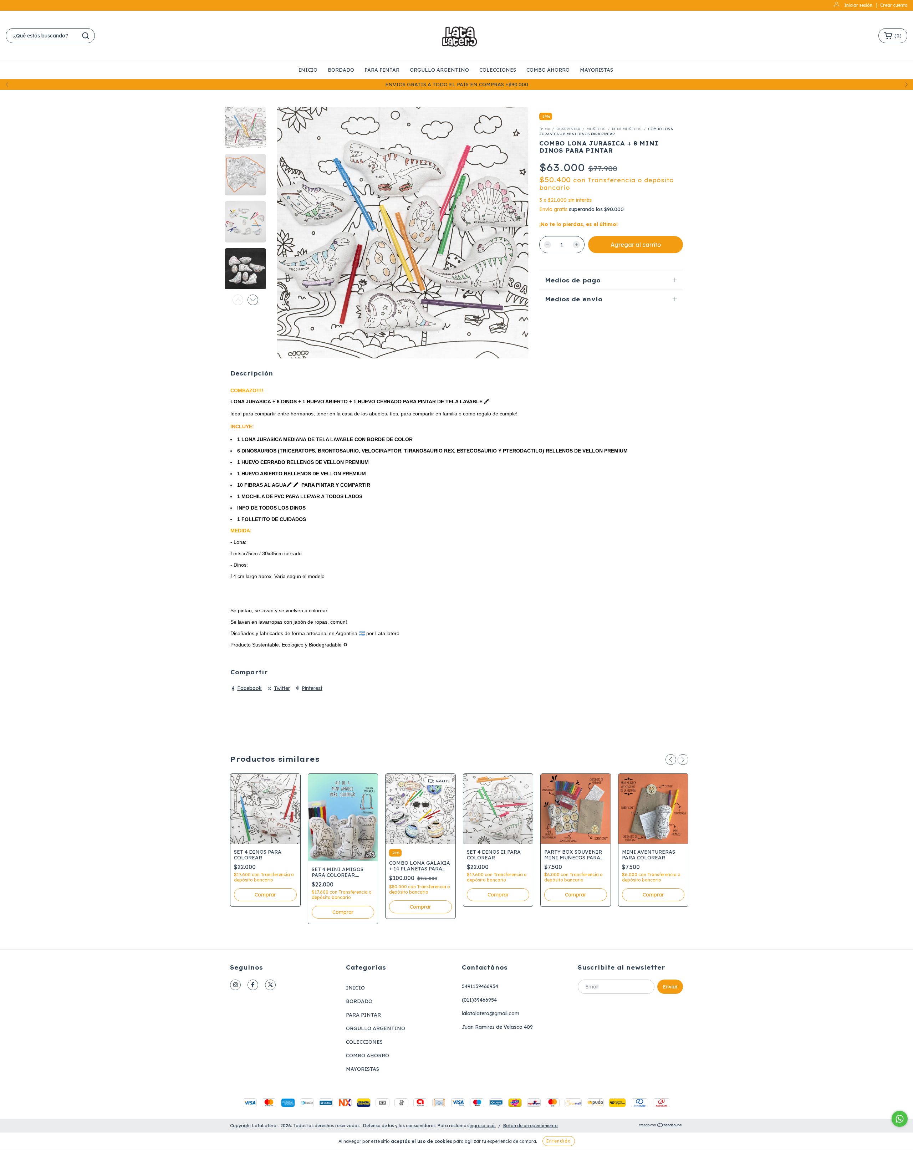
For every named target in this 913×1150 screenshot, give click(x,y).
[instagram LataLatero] (235, 985)
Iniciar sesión (858, 5)
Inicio (544, 129)
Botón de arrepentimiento (530, 1125)
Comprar (575, 894)
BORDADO (341, 70)
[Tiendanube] (660, 1126)
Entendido (558, 1141)
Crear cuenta (894, 5)
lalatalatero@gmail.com (490, 1013)
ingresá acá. (483, 1125)
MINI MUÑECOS (627, 129)
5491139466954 (480, 986)
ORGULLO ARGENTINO (439, 70)
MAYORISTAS (596, 70)
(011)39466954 (479, 1000)
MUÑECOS (597, 129)
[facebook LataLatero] (253, 985)
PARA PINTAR (381, 70)
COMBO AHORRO (548, 70)
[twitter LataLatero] (270, 985)
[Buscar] (85, 35)
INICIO (308, 70)
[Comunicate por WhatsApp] (900, 1119)
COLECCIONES (497, 70)
